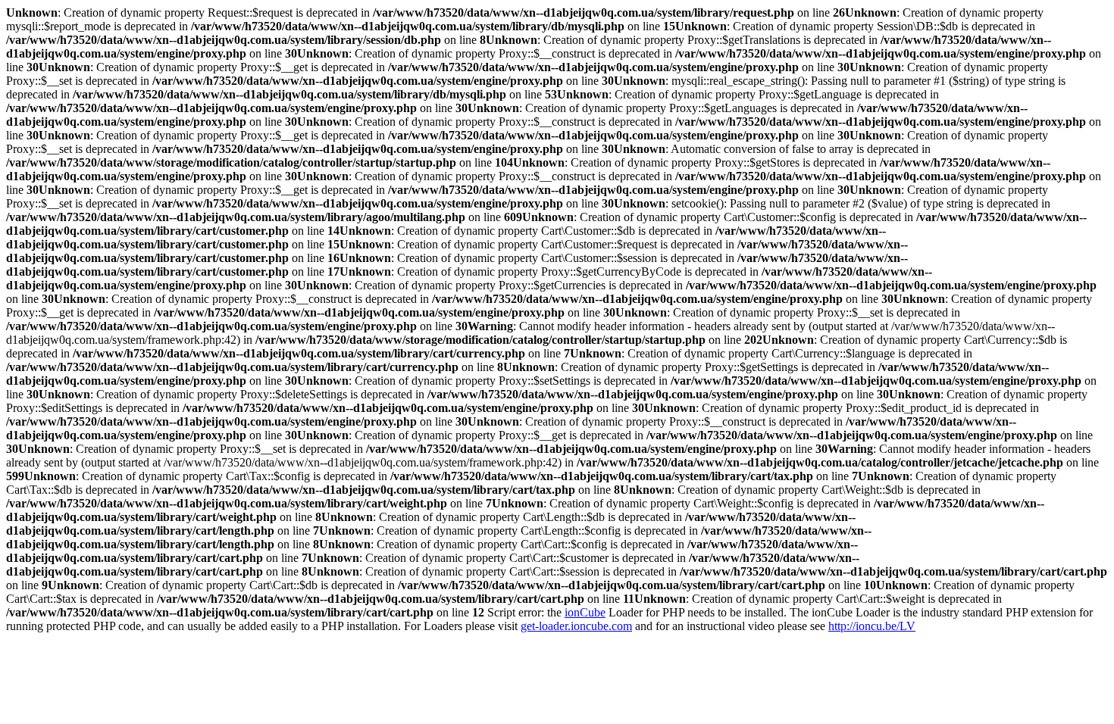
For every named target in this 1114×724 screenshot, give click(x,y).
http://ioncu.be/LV (871, 625)
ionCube (585, 612)
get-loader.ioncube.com (576, 625)
